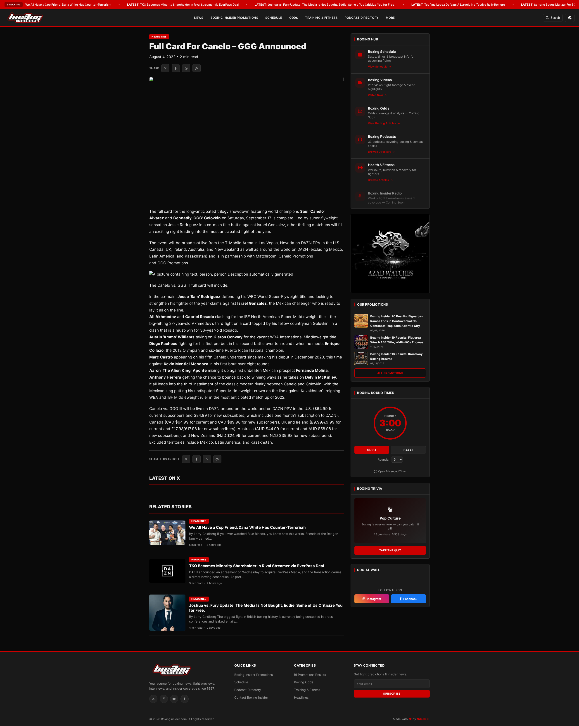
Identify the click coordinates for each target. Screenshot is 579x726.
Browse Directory (380, 151)
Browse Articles (379, 180)
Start (372, 449)
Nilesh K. (423, 719)
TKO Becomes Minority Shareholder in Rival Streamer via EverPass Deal (183, 4)
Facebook (410, 598)
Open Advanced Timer (391, 471)
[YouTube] (174, 699)
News (198, 17)
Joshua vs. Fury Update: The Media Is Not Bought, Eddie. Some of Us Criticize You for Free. (325, 4)
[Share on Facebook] (176, 68)
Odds (293, 17)
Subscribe (392, 693)
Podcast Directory (362, 17)
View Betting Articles (382, 123)
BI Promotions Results (310, 675)
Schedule (273, 17)
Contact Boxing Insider (251, 697)
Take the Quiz (390, 550)
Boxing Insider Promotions (234, 17)
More (390, 17)
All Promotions (390, 373)
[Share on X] (165, 68)
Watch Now (376, 95)
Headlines (159, 36)
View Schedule (378, 66)
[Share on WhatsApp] (186, 68)
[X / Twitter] (153, 699)
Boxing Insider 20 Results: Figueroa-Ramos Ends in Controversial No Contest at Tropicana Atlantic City (396, 321)
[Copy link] (196, 68)
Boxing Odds (303, 682)
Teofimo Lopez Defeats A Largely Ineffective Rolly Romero (458, 4)
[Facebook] (184, 699)
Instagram (374, 598)
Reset (408, 449)
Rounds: (384, 459)
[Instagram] (164, 699)
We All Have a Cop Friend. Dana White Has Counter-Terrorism (61, 4)
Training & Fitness (321, 17)
